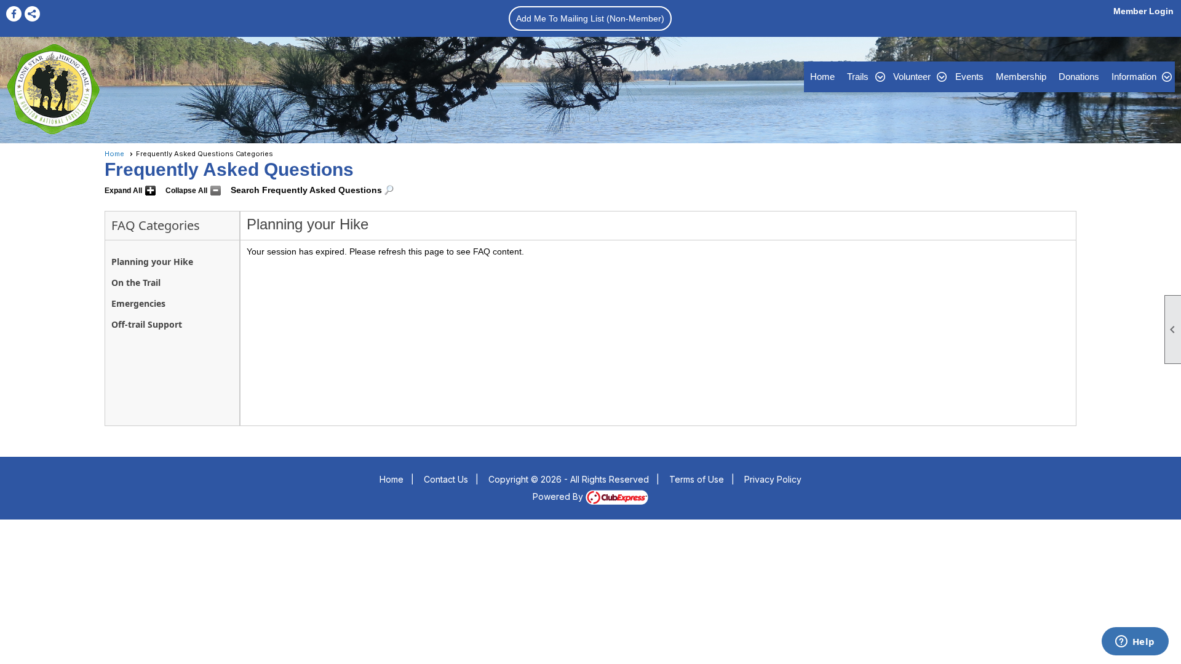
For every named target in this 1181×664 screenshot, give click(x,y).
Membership (1021, 76)
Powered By (559, 496)
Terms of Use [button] (696, 479)
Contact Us (446, 479)
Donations (1079, 76)
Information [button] (1133, 76)
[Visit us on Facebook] (14, 14)
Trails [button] (858, 76)
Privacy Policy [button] (772, 479)
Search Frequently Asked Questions (306, 190)
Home (822, 76)
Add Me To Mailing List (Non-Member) (590, 18)
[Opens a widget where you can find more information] (1135, 642)
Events (969, 76)
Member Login (1143, 11)
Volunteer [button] (912, 76)
